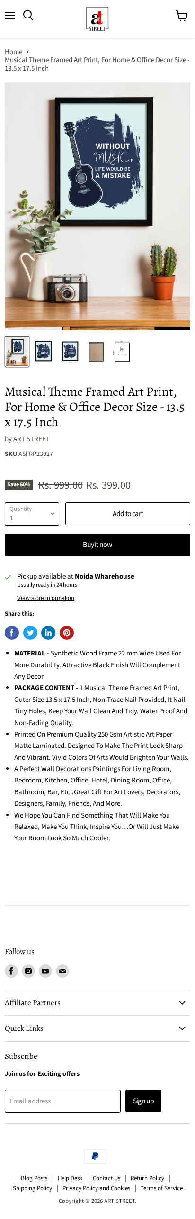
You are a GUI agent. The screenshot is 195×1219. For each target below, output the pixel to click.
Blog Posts (34, 1178)
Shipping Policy (32, 1188)
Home (13, 52)
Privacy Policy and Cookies (96, 1188)
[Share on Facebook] (12, 633)
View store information (45, 598)
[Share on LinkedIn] (48, 633)
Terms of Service (162, 1188)
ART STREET (31, 439)
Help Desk (70, 1178)
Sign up (143, 1101)
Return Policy (147, 1178)
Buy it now (97, 544)
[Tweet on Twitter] (30, 633)
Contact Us (106, 1178)
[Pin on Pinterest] (67, 633)
